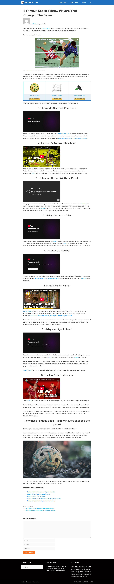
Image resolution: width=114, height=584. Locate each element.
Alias (54, 241)
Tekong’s (76, 357)
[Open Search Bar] (90, 2)
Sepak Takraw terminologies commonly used (41, 501)
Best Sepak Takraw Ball (34, 95)
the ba (42, 208)
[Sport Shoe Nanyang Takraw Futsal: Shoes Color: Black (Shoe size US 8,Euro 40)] (79, 88)
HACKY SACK (63, 2)
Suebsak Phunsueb (63, 133)
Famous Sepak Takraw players (36, 496)
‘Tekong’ (29, 400)
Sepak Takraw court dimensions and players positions (44, 498)
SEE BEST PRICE (35, 98)
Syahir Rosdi (50, 357)
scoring (84, 204)
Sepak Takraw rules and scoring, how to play (41, 492)
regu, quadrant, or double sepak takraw (47, 278)
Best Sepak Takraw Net (57, 95)
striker (33, 173)
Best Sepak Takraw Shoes (79, 95)
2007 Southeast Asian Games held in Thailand (72, 138)
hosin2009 (29, 70)
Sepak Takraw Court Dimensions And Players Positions (39, 508)
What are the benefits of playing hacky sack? (57, 566)
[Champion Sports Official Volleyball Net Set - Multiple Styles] (57, 88)
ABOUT (84, 2)
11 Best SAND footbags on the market (55, 568)
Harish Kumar (27, 311)
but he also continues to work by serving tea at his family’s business (50, 315)
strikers (65, 243)
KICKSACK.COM (31, 2)
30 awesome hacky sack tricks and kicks (56, 570)
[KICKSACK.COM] (23, 2)
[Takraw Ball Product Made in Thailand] (34, 88)
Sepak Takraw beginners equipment (38, 494)
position (83, 278)
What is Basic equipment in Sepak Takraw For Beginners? (40, 510)
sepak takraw (46, 28)
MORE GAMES (74, 2)
